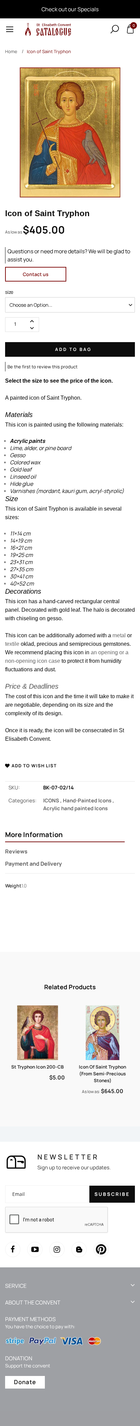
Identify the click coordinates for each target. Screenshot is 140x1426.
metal (119, 635)
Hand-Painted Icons (88, 800)
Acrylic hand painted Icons (75, 808)
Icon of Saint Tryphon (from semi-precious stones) (102, 1074)
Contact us (36, 274)
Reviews (16, 851)
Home (11, 51)
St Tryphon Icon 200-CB (37, 1067)
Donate (25, 1382)
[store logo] (46, 29)
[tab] (65, 835)
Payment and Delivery (33, 863)
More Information (34, 834)
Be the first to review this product (42, 367)
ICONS (53, 800)
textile (12, 644)
